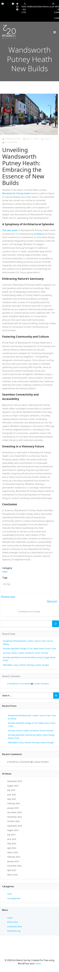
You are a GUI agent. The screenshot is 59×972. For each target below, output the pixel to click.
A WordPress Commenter (18, 683)
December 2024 (14, 812)
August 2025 (12, 785)
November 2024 (14, 817)
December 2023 (14, 865)
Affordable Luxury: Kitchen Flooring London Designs (26, 665)
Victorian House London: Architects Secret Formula (25, 653)
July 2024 (11, 834)
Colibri (37, 963)
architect (38, 233)
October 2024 (13, 821)
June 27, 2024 (32, 138)
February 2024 (13, 856)
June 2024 (11, 839)
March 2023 (12, 874)
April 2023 (11, 870)
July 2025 (11, 790)
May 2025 (11, 799)
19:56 (46, 138)
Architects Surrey (12, 138)
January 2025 (13, 808)
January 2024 (13, 861)
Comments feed (14, 926)
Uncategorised (13, 898)
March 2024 (12, 852)
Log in (10, 917)
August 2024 (12, 830)
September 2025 (14, 781)
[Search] (55, 623)
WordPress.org (13, 931)
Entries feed (12, 922)
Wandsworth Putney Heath (16, 193)
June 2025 (11, 794)
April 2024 (11, 848)
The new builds (10, 230)
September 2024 (14, 825)
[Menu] (54, 32)
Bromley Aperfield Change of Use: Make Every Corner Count (29, 648)
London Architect (41, 683)
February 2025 (13, 803)
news (5, 571)
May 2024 (11, 843)
